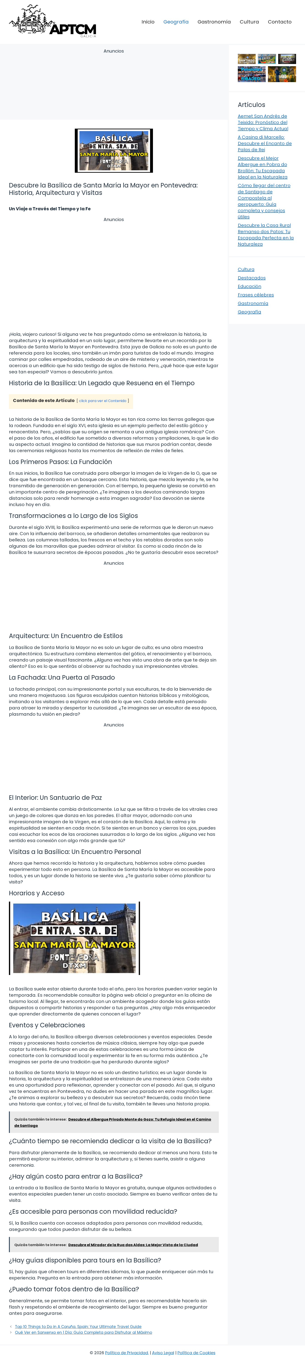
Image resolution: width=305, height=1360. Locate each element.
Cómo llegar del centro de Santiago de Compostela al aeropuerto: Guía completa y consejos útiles (264, 201)
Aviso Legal (163, 1353)
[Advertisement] (114, 85)
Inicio (148, 21)
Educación (249, 286)
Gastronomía (214, 21)
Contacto (280, 21)
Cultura (249, 21)
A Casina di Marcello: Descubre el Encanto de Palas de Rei (265, 143)
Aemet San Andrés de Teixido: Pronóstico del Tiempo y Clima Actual (263, 122)
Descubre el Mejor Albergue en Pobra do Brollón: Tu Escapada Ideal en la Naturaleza (263, 167)
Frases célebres (256, 295)
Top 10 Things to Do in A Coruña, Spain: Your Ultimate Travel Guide (78, 1326)
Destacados (252, 278)
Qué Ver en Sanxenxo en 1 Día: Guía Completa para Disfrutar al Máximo (83, 1332)
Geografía (176, 21)
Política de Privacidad (126, 1353)
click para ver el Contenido (102, 400)
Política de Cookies (196, 1353)
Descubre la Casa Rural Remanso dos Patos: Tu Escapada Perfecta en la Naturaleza (266, 234)
